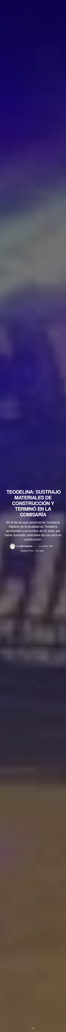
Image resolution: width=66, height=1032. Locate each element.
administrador (26, 546)
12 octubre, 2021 (45, 546)
